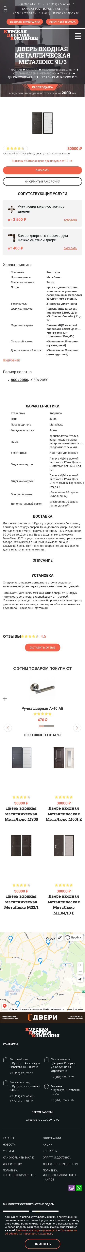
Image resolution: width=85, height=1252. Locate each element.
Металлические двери (59, 69)
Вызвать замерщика (24, 21)
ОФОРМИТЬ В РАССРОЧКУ (42, 181)
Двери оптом (12, 1164)
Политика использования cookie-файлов (60, 1175)
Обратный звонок (62, 21)
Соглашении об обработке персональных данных (41, 1231)
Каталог (32, 69)
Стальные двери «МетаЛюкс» (34, 73)
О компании (52, 1138)
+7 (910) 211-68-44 (21, 1100)
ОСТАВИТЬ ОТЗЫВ (42, 647)
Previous (8, 728)
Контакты (50, 1151)
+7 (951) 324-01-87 (24, 13)
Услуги (8, 1151)
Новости (9, 1144)
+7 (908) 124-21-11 (29, 4)
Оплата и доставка (57, 1157)
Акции (47, 1144)
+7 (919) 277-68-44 (58, 4)
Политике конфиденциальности (36, 1230)
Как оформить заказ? (18, 1157)
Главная (15, 69)
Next (77, 728)
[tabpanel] (42, 698)
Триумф (66, 73)
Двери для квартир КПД (60, 1164)
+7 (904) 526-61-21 (63, 1077)
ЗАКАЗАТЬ (42, 170)
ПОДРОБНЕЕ (11, 360)
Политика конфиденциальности (20, 1173)
